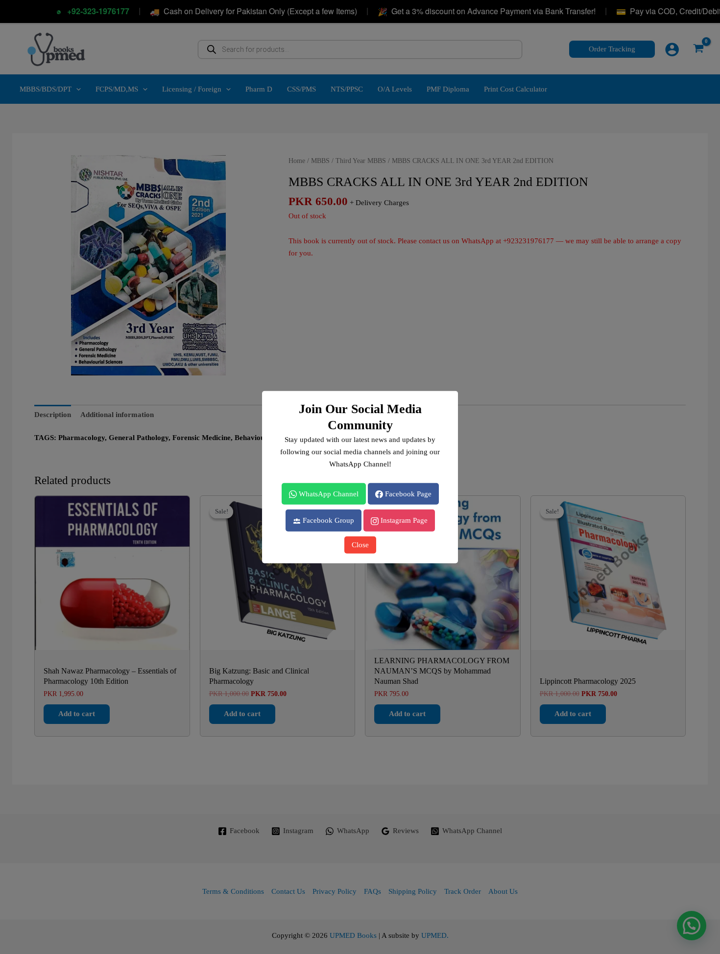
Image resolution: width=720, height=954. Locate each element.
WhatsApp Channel (328, 493)
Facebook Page (407, 493)
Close (360, 545)
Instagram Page (403, 520)
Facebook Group (327, 520)
